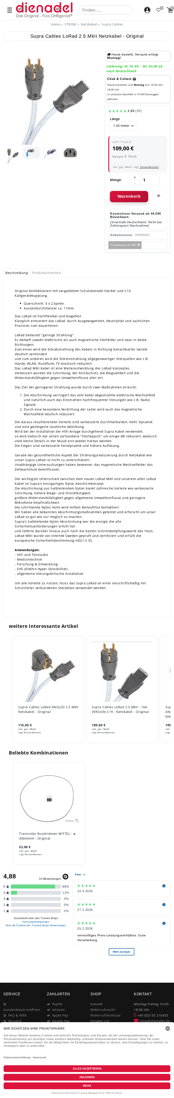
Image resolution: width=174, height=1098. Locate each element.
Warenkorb (129, 196)
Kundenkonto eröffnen (21, 1009)
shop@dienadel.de (154, 1021)
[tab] (16, 272)
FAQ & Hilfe (17, 1015)
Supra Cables (112, 24)
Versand (15, 1021)
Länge (115, 119)
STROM (70, 24)
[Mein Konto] (147, 10)
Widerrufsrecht (102, 1009)
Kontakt (96, 1004)
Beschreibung (16, 273)
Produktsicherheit (46, 273)
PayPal (57, 1004)
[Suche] (136, 9)
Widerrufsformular (105, 1015)
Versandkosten (149, 167)
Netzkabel (88, 24)
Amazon (58, 1009)
